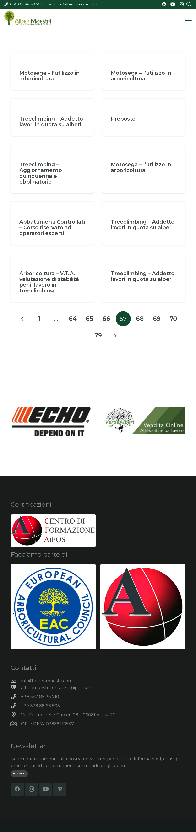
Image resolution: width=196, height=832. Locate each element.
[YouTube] (172, 4)
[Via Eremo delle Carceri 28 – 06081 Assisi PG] (16, 714)
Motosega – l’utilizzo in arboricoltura (49, 76)
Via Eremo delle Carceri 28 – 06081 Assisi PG (68, 714)
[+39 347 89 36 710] (16, 696)
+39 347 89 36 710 (40, 696)
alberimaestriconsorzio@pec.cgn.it (58, 687)
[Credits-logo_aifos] (53, 530)
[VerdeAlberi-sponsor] (144, 420)
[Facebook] (164, 4)
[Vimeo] (59, 789)
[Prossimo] (114, 335)
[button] (188, 18)
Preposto (123, 119)
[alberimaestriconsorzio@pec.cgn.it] (16, 687)
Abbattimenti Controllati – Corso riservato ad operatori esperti (52, 227)
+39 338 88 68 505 (40, 705)
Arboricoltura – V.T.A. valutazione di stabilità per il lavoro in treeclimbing (49, 282)
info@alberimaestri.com (47, 681)
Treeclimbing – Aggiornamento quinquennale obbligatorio (40, 173)
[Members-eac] (53, 606)
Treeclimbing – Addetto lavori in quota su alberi (51, 121)
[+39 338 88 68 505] (16, 705)
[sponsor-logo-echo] (51, 421)
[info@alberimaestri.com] (16, 681)
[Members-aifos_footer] (142, 606)
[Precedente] (22, 318)
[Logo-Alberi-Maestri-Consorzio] (27, 18)
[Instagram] (182, 4)
